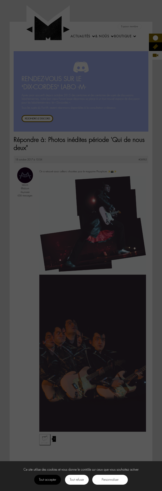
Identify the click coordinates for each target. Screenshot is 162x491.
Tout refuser (77, 480)
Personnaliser (110, 480)
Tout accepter (47, 480)
